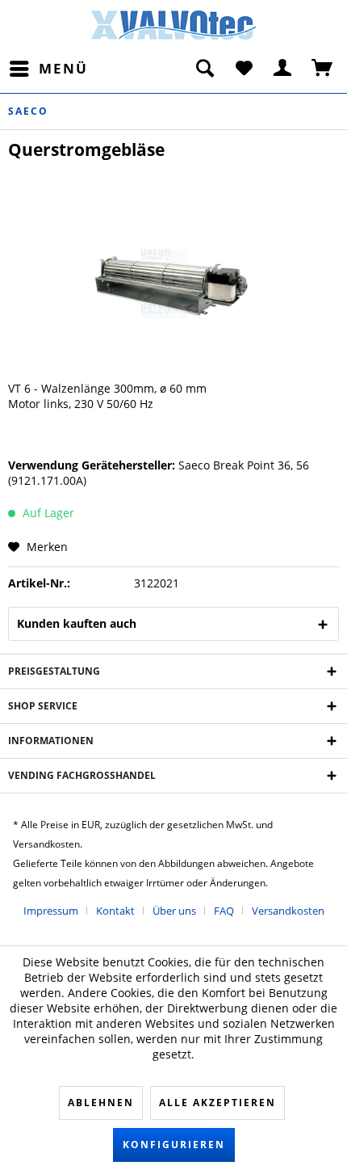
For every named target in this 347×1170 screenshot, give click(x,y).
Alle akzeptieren (217, 1102)
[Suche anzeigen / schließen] (204, 69)
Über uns (174, 910)
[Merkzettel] (244, 69)
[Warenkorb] (323, 69)
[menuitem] (48, 69)
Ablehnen (101, 1102)
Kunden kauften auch (76, 623)
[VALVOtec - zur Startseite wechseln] (174, 27)
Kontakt (115, 910)
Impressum (50, 910)
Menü (63, 68)
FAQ (224, 910)
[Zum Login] (283, 69)
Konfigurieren (174, 1144)
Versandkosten (288, 910)
